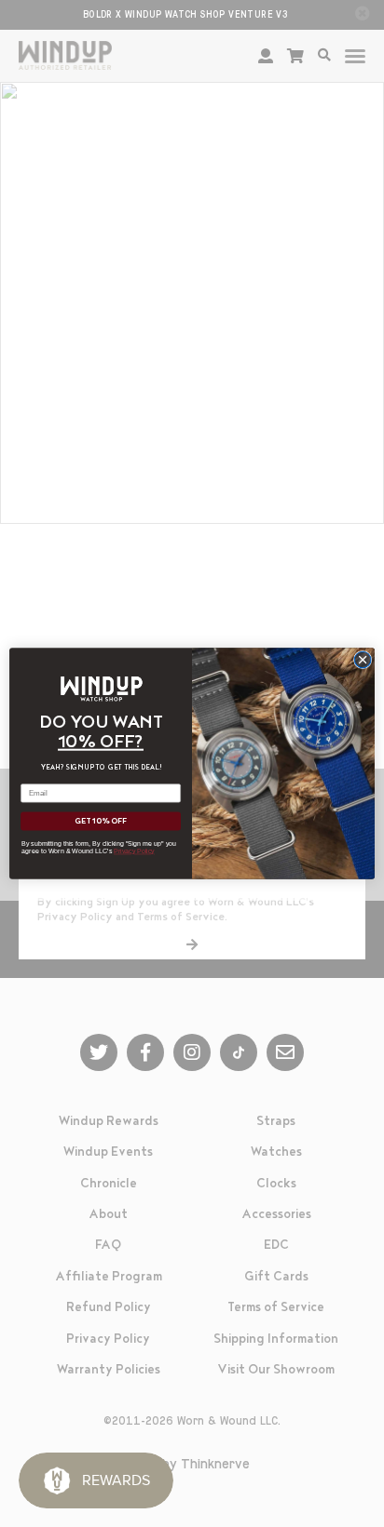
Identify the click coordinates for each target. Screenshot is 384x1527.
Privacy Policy (134, 851)
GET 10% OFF (101, 821)
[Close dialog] (362, 659)
